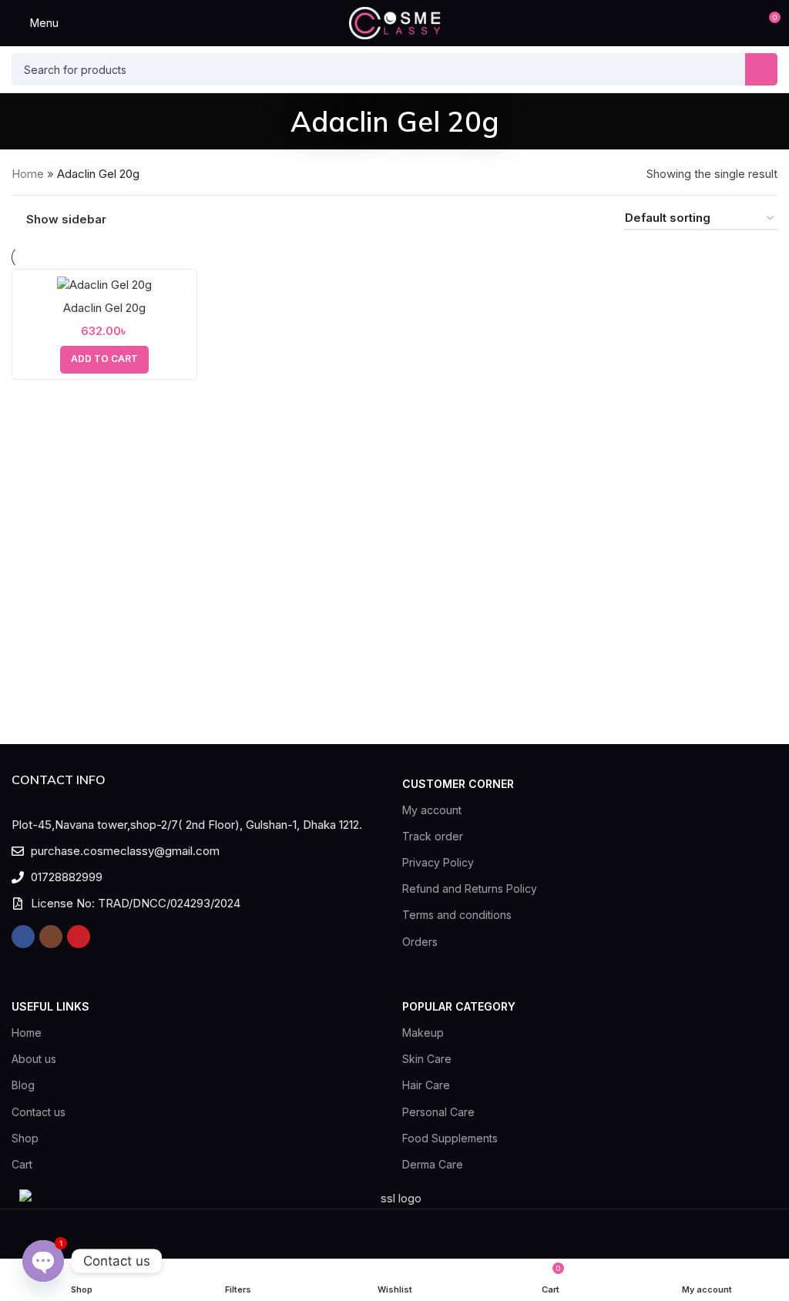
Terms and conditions (457, 914)
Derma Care (432, 1164)
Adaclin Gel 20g (104, 307)
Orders (420, 941)
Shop (25, 1138)
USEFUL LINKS (50, 1006)
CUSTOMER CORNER (458, 783)
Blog (23, 1084)
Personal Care (438, 1111)
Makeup (423, 1032)
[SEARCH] (761, 69)
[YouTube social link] (78, 936)
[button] (104, 360)
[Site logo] (394, 22)
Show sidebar (66, 219)
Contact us (38, 1111)
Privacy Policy (438, 862)
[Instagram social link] (50, 936)
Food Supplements (450, 1138)
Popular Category (458, 1006)
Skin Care (427, 1058)
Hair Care (426, 1084)
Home (28, 173)
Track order (432, 836)
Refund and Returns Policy (469, 888)
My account (432, 809)
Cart (22, 1164)
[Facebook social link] (23, 936)
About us (34, 1058)
